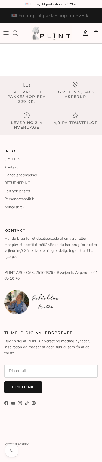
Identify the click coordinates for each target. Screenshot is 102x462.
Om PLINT (13, 159)
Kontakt (11, 167)
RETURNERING (17, 183)
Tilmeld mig (23, 387)
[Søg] (18, 33)
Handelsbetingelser (20, 175)
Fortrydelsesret (17, 191)
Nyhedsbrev (14, 207)
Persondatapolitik (19, 198)
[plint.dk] (51, 33)
